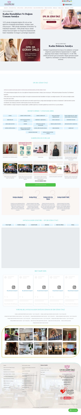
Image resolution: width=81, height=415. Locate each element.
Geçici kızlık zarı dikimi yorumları (54, 320)
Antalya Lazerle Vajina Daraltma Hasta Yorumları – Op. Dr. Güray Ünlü (53, 314)
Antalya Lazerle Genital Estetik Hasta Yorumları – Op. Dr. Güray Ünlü (27, 314)
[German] (68, 1)
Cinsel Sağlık (61, 7)
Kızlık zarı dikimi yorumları (66, 320)
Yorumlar (67, 7)
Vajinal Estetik (25, 157)
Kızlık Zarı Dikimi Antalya (38, 7)
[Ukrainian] (71, 1)
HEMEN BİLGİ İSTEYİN (40, 184)
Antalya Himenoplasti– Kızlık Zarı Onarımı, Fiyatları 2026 (71, 116)
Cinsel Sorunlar (55, 120)
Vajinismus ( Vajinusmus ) (40, 120)
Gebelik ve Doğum (48, 7)
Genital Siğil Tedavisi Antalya (40, 128)
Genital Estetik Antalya (10, 128)
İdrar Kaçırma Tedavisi (56, 124)
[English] (66, 1)
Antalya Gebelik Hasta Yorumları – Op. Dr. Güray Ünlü (20, 320)
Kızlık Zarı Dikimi (59, 225)
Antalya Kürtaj (40, 157)
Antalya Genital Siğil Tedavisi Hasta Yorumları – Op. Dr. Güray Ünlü (43, 316)
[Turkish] (62, 1)
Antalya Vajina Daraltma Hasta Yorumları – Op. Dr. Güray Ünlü (19, 318)
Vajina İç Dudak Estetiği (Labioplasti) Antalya (25, 129)
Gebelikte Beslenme (32, 132)
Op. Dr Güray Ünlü (12, 7)
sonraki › (41, 180)
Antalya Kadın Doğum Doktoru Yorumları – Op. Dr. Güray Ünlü (62, 318)
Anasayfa (6, 7)
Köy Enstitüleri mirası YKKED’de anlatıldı (10, 157)
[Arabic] (64, 1)
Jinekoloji (55, 7)
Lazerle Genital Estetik (25, 115)
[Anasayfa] (9, 3)
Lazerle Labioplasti (40, 115)
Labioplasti (70, 128)
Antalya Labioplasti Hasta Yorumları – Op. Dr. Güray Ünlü (66, 316)
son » (45, 180)
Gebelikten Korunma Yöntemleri (40, 124)
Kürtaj (10, 115)
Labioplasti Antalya (28, 7)
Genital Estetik (34, 225)
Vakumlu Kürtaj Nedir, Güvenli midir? (55, 176)
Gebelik (25, 124)
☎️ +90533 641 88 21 (67, 5)
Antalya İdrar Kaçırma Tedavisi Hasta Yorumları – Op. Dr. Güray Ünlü (16, 316)
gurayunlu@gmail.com (67, 379)
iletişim (71, 7)
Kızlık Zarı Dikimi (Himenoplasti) (55, 116)
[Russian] (69, 1)
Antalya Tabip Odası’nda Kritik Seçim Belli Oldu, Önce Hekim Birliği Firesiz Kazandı (25, 178)
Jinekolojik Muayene (10, 124)
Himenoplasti (10, 120)
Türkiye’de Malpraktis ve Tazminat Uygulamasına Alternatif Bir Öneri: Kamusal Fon (71, 158)
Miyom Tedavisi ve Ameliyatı (71, 124)
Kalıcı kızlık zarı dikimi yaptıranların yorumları (39, 320)
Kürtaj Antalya (20, 7)
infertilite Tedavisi (71, 120)
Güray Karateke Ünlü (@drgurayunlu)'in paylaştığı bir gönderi (16, 303)
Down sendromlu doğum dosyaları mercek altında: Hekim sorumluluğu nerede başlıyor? (40, 178)
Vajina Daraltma (55, 128)
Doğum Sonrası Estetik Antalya (48, 133)
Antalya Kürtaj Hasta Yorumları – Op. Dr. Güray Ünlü (40, 318)
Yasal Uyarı (42, 374)
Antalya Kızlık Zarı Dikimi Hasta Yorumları (40, 322)
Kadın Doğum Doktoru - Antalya (25, 120)
